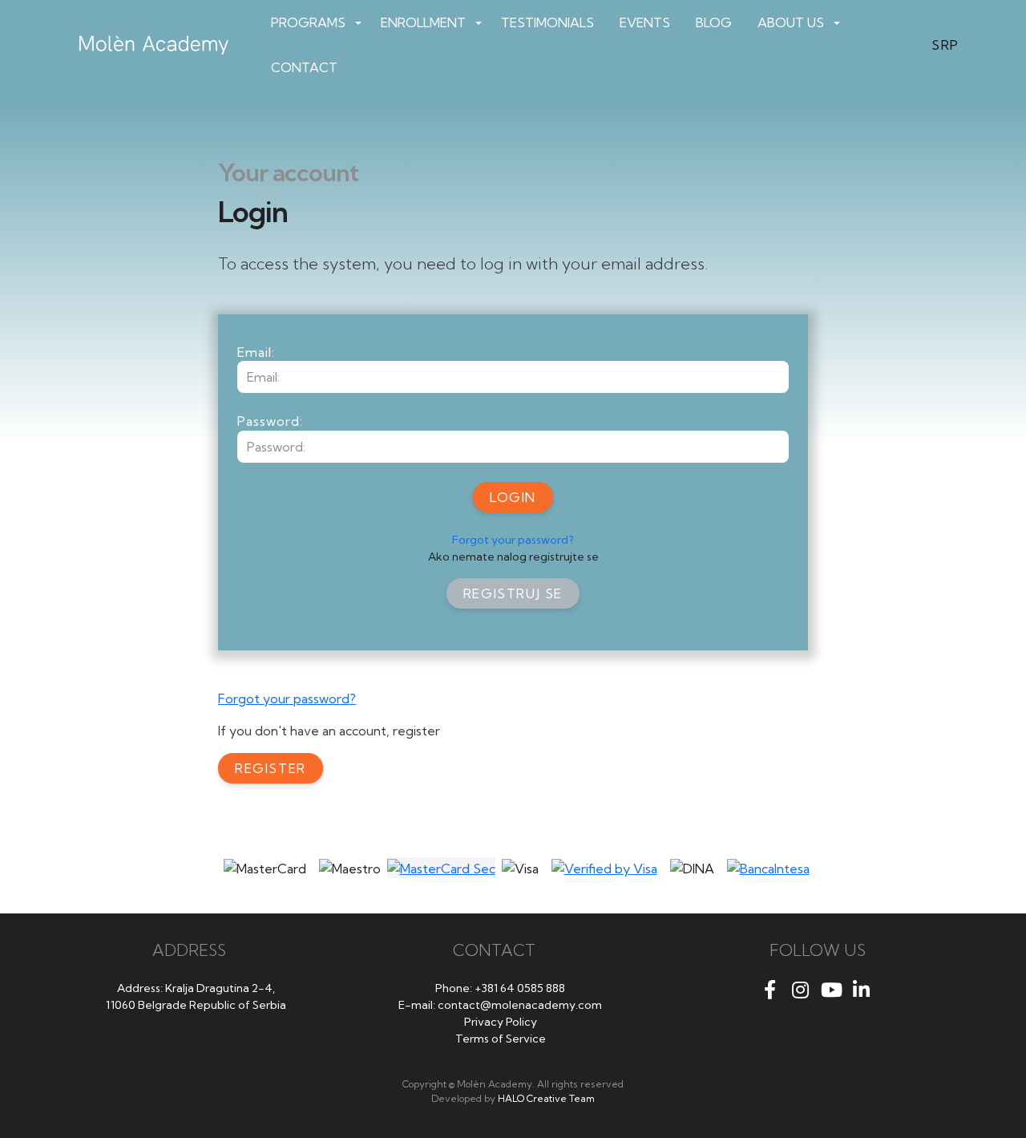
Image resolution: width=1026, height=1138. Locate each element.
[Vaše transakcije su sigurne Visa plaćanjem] (604, 867)
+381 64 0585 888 (520, 988)
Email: (256, 352)
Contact (304, 67)
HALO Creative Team (546, 1098)
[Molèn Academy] (159, 45)
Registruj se (513, 593)
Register (270, 768)
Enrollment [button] (423, 22)
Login (513, 497)
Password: (270, 421)
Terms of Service (500, 1038)
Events (645, 22)
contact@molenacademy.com (520, 1005)
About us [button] (790, 22)
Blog (714, 22)
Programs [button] (308, 22)
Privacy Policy (500, 1021)
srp (945, 45)
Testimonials (547, 22)
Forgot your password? (513, 540)
